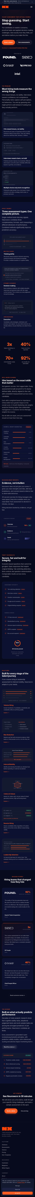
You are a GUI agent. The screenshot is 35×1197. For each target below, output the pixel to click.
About (3, 1176)
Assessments (6, 1147)
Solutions (4, 1144)
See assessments (24, 42)
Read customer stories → (17, 995)
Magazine (5, 1165)
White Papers (6, 1168)
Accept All (17, 1193)
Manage (17, 1185)
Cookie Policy (21, 1182)
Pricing (4, 1152)
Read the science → (9, 1047)
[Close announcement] (32, 2)
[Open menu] (31, 7)
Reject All (17, 1189)
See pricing (24, 1111)
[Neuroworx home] (5, 7)
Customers (5, 1163)
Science (4, 1149)
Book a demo (8, 42)
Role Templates (6, 1155)
